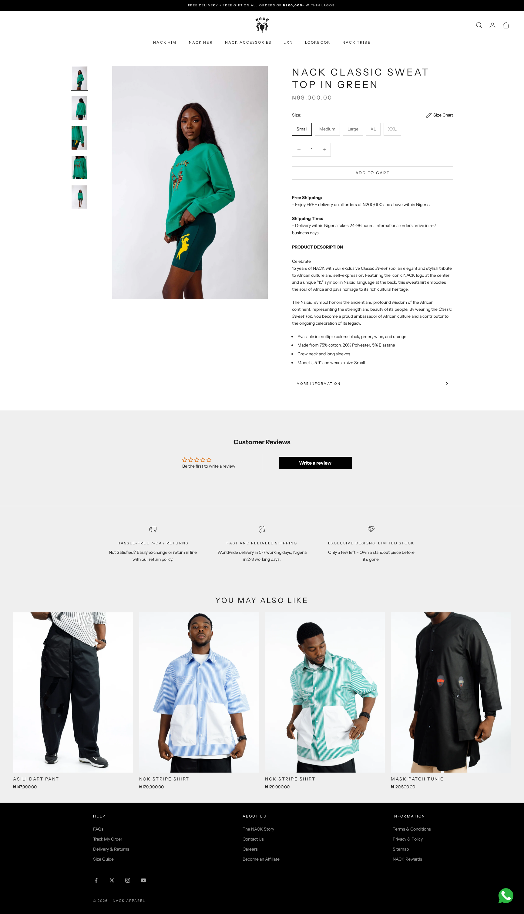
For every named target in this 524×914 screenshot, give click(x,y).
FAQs (98, 829)
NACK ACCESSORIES (248, 42)
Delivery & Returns (111, 849)
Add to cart (372, 172)
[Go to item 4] (79, 167)
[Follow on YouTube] (143, 880)
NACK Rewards (407, 859)
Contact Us (253, 839)
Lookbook (317, 42)
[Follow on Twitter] (112, 880)
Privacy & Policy (408, 839)
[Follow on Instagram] (128, 880)
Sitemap (401, 849)
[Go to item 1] (79, 78)
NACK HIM (164, 42)
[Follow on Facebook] (96, 880)
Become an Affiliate (261, 859)
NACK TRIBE (356, 42)
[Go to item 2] (79, 108)
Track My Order (107, 839)
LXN (288, 42)
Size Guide (103, 859)
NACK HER (201, 42)
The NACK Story (258, 829)
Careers (250, 849)
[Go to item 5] (79, 197)
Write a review (315, 463)
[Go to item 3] (79, 137)
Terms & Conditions (412, 829)
